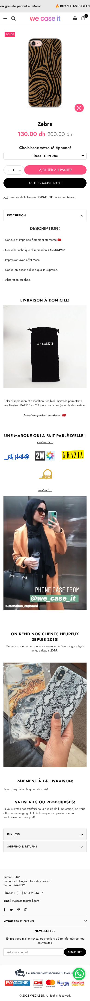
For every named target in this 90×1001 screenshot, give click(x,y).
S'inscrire (75, 952)
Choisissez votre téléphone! (45, 148)
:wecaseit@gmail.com (25, 900)
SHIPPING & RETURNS (22, 846)
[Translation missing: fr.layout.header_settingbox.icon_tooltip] (75, 18)
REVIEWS (13, 834)
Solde (10, 34)
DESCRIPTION (16, 215)
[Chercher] (13, 18)
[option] (45, 72)
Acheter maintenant (45, 183)
